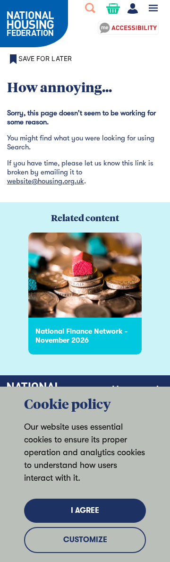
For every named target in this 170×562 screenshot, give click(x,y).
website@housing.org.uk (45, 181)
